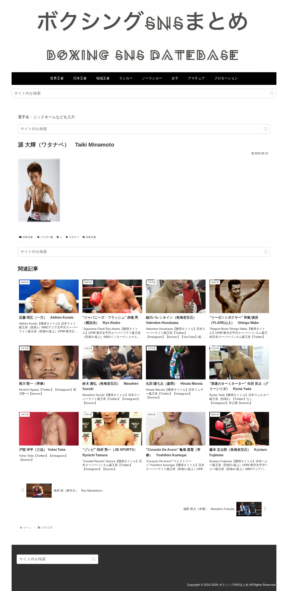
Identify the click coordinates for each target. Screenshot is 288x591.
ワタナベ (74, 237)
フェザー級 (46, 237)
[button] (272, 93)
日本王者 (28, 237)
